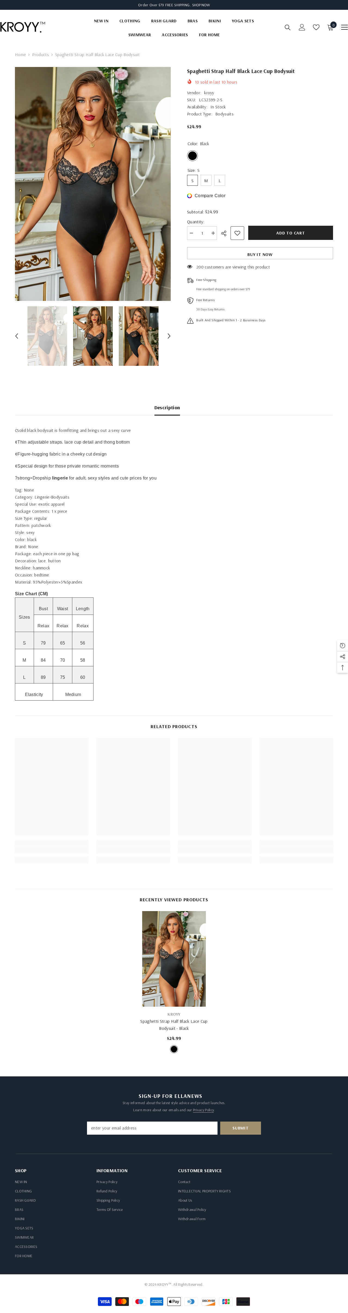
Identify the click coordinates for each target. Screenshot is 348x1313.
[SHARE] (226, 233)
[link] (51, 850)
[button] (17, 336)
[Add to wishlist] (237, 233)
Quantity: (195, 221)
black (174, 1049)
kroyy (209, 92)
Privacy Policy (203, 1109)
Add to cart (290, 233)
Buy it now (260, 254)
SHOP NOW (201, 4)
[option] (93, 184)
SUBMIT (240, 1128)
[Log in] (302, 27)
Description (167, 407)
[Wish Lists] (316, 27)
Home (20, 54)
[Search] (287, 27)
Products (40, 54)
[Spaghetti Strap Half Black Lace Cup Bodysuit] (174, 959)
